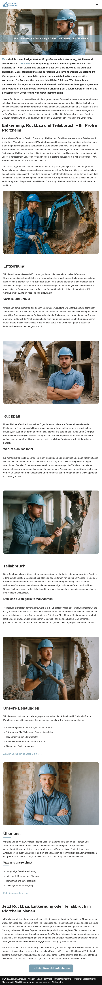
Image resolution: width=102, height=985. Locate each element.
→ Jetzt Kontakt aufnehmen (51, 968)
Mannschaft (7, 982)
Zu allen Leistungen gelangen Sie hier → (22, 754)
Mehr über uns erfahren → (15, 893)
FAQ (16, 982)
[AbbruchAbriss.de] (10, 4)
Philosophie (57, 982)
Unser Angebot (27, 982)
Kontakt (31, 979)
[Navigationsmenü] (97, 4)
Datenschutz (65, 979)
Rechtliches (90, 979)
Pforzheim (24, 63)
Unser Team (52, 979)
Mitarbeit (41, 979)
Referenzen (78, 979)
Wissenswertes (43, 982)
